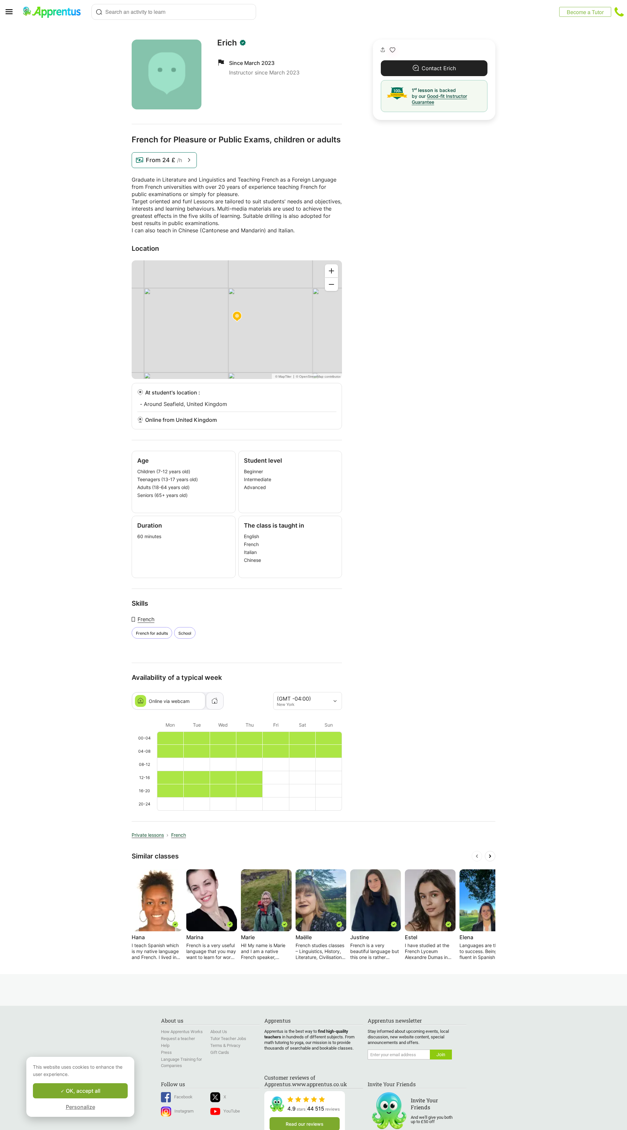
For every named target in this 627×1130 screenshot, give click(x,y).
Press (166, 1052)
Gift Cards (219, 1052)
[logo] (54, 12)
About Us (218, 1031)
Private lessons (148, 835)
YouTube (231, 1111)
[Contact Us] (619, 11)
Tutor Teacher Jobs (228, 1038)
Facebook (183, 1096)
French (146, 619)
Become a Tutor (585, 12)
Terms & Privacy (225, 1045)
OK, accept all (82, 1090)
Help (165, 1045)
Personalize (80, 1107)
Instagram (184, 1111)
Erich (227, 43)
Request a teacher (178, 1038)
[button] (392, 49)
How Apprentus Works (182, 1031)
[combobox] (173, 12)
